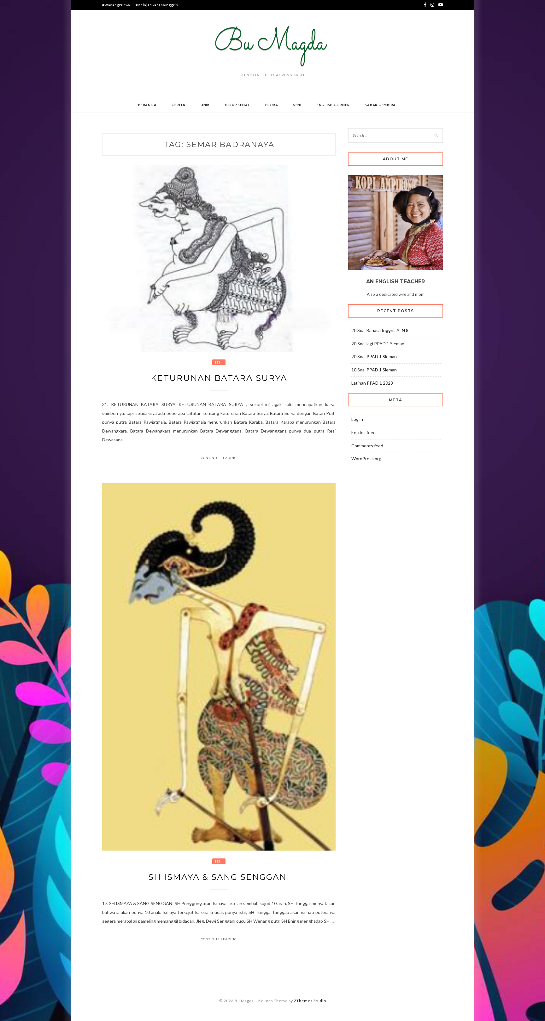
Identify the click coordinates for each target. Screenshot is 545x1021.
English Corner (333, 105)
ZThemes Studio (310, 1000)
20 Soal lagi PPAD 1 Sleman (377, 343)
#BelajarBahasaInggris (157, 5)
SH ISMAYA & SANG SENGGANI (219, 877)
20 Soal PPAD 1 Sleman (374, 356)
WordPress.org (366, 458)
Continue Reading (219, 458)
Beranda (147, 105)
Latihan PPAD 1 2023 (372, 383)
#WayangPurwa (116, 5)
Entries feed (363, 432)
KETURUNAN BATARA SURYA (219, 378)
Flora (271, 105)
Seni (297, 105)
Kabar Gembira (380, 105)
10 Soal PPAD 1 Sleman (374, 369)
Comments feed (367, 445)
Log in (357, 419)
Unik (205, 105)
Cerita (178, 105)
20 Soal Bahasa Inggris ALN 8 (379, 330)
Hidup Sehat (237, 105)
